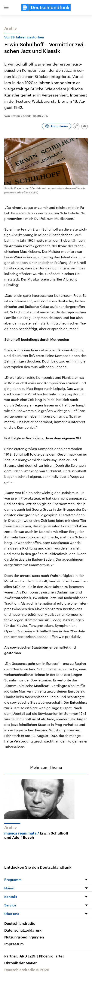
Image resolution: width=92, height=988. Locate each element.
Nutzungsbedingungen (24, 937)
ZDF (34, 956)
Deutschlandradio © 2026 (26, 970)
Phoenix (47, 956)
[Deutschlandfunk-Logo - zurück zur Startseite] (46, 7)
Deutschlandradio (19, 923)
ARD (24, 956)
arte (59, 956)
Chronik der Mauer (20, 963)
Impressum (14, 944)
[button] (6, 7)
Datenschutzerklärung (23, 930)
